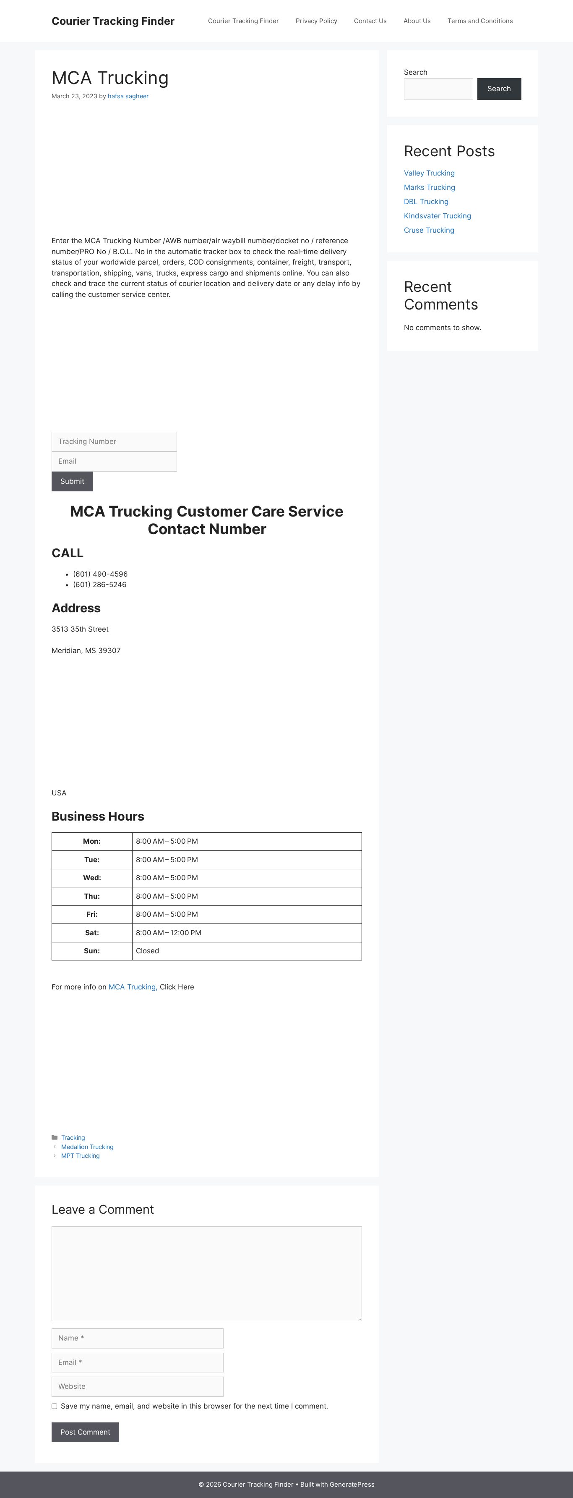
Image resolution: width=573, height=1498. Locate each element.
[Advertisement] (207, 173)
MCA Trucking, (134, 987)
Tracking (73, 1137)
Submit (72, 481)
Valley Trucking (429, 173)
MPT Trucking (80, 1155)
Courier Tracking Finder (113, 21)
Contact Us (370, 21)
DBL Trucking (426, 201)
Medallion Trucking (87, 1146)
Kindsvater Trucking (437, 216)
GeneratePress (352, 1484)
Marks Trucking (429, 187)
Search (415, 72)
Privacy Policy (316, 21)
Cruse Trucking (429, 230)
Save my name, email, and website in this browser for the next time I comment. (194, 1406)
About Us (417, 21)
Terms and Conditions (480, 21)
